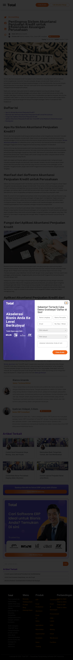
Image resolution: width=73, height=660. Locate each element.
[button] (66, 303)
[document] (36, 330)
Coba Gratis (60, 352)
